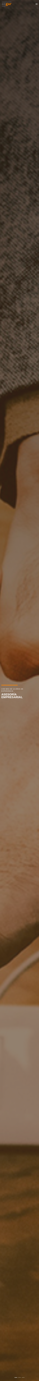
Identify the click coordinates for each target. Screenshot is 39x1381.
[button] (16, 1377)
